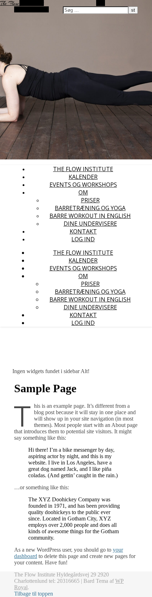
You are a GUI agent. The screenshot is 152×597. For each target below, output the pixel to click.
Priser (90, 200)
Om (83, 192)
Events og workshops (83, 184)
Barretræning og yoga (90, 208)
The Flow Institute (83, 169)
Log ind (83, 239)
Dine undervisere (90, 223)
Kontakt (83, 231)
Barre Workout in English (90, 216)
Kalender (83, 177)
